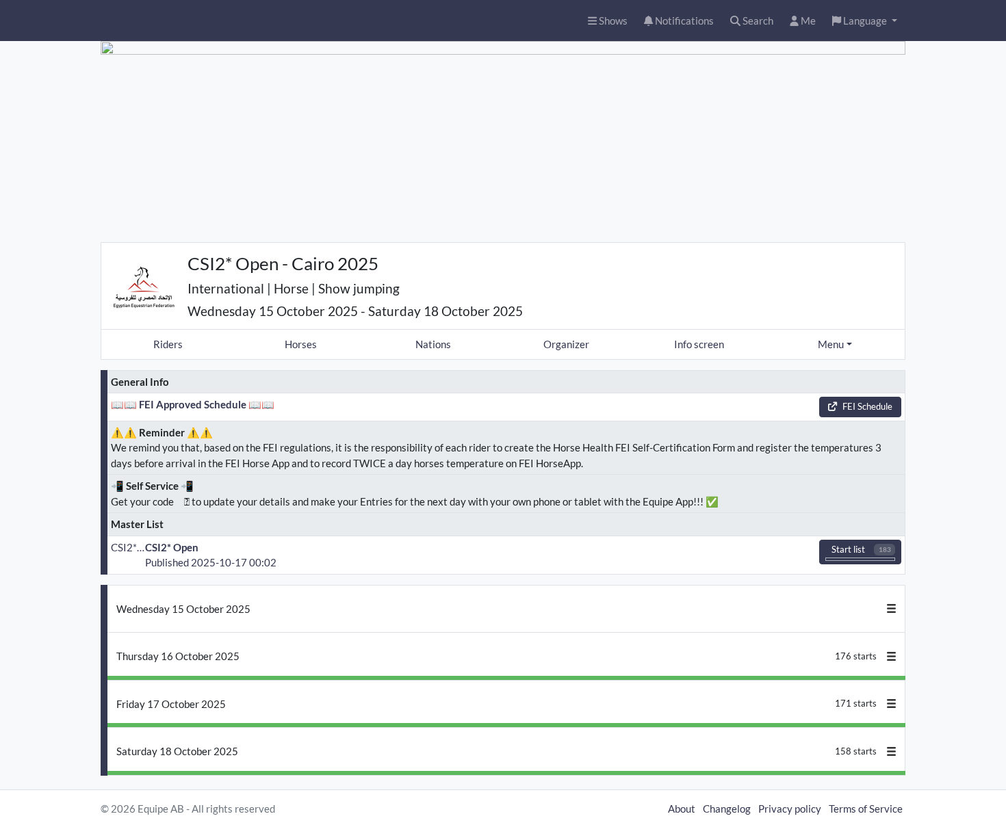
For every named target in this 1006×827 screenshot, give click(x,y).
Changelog (727, 808)
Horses (301, 344)
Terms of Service (866, 808)
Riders (168, 344)
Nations (433, 344)
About (681, 808)
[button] (864, 21)
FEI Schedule (867, 406)
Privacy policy (789, 808)
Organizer (566, 344)
